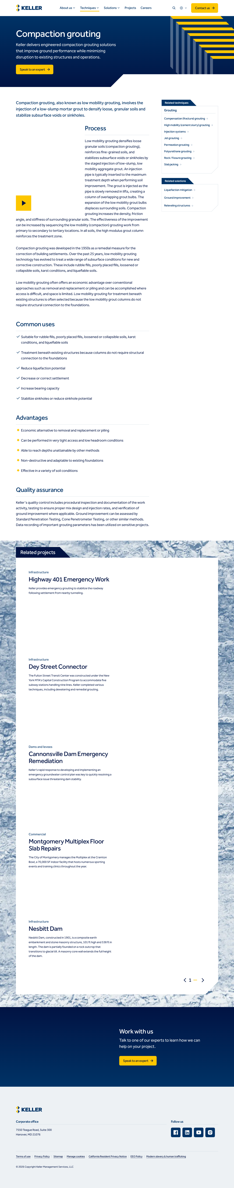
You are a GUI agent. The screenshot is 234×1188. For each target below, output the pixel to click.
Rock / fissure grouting (178, 158)
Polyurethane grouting (178, 151)
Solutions (110, 8)
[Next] (202, 980)
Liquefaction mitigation (178, 190)
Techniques (88, 8)
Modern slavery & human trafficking (166, 1156)
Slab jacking (171, 164)
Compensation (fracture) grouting (184, 118)
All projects (70, 613)
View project (40, 613)
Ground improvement (177, 197)
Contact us (202, 8)
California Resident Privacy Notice (108, 1156)
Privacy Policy (42, 1156)
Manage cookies (76, 1156)
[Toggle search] (174, 8)
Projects (130, 8)
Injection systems (175, 131)
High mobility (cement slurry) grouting (187, 125)
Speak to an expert (32, 69)
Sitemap (58, 1156)
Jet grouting (172, 138)
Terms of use (23, 1156)
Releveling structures (177, 205)
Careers (146, 8)
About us (66, 8)
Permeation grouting (177, 145)
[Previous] (185, 980)
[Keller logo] (30, 8)
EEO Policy (136, 1156)
